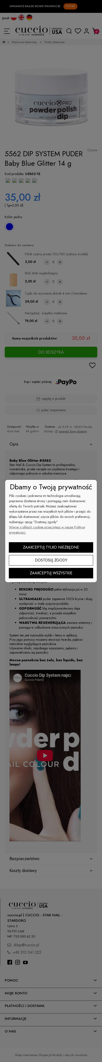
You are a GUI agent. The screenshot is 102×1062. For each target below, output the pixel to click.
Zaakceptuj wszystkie (51, 573)
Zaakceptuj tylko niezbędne (51, 547)
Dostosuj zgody (51, 560)
